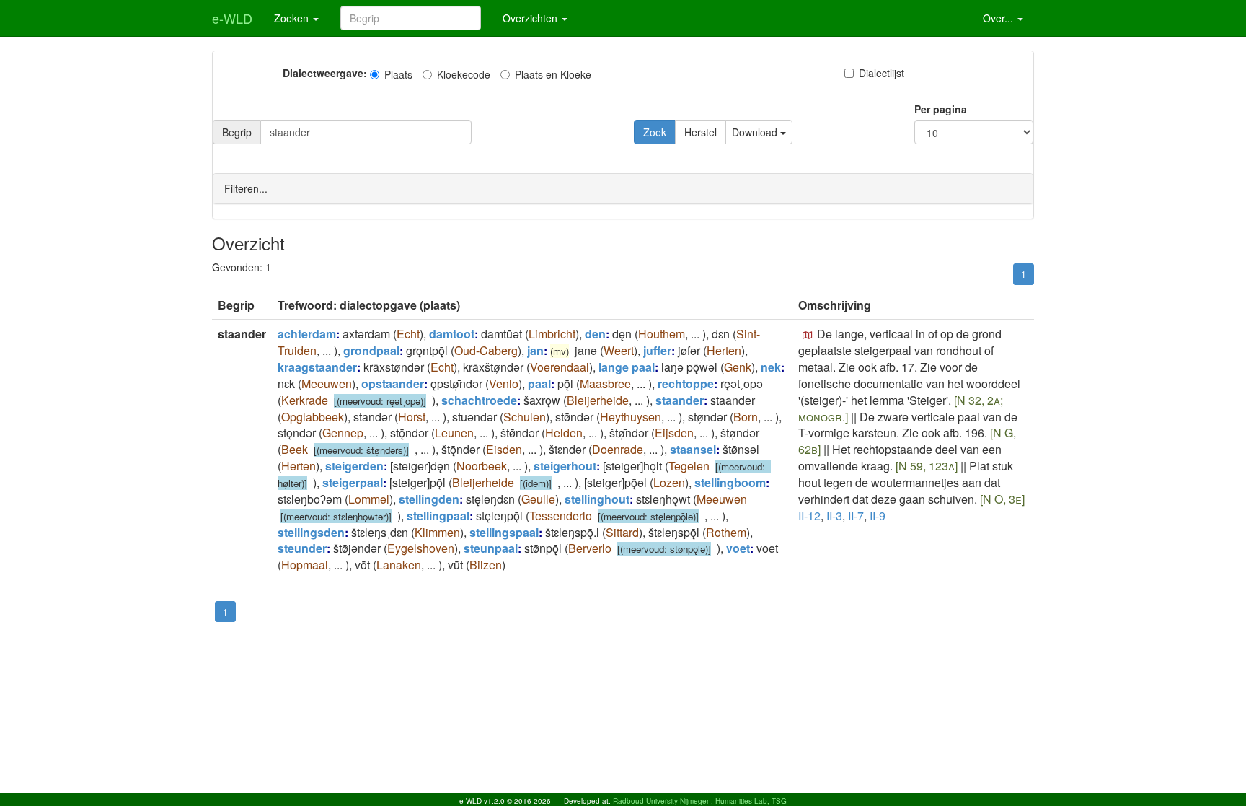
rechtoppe (686, 383)
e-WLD (232, 18)
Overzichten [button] (531, 18)
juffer (657, 350)
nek (771, 367)
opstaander (392, 383)
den (595, 333)
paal (539, 383)
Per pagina (940, 109)
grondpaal (371, 350)
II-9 (877, 515)
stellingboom (730, 482)
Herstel (700, 132)
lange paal (626, 367)
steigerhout (565, 465)
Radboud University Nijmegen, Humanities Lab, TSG (700, 801)
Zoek (654, 132)
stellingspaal (504, 532)
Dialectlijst (881, 73)
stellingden (429, 499)
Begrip (237, 132)
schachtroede (479, 400)
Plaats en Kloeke (553, 74)
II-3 (834, 515)
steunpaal (491, 548)
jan (535, 350)
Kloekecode (463, 74)
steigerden (354, 465)
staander (679, 400)
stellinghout (597, 499)
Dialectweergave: (325, 73)
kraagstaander (317, 367)
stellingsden (311, 532)
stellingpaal (438, 515)
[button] (807, 335)
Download (756, 132)
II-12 (809, 515)
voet (738, 548)
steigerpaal (352, 482)
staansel (693, 449)
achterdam (307, 333)
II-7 (856, 515)
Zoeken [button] (293, 18)
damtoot (451, 333)
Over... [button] (999, 18)
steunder (302, 548)
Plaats (398, 74)
